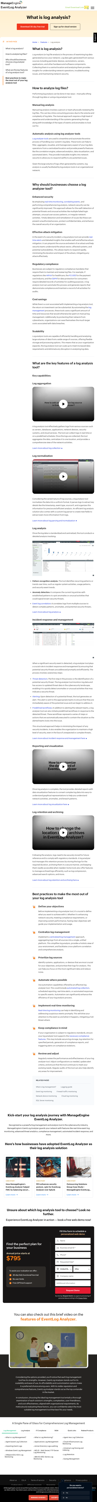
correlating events (72, 202)
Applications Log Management (46, 1442)
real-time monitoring (54, 202)
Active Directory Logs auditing (46, 1446)
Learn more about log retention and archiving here (54, 880)
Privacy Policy (82, 1298)
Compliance (66, 1480)
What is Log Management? (16, 1437)
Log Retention (69, 1454)
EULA (24, 1480)
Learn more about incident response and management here (59, 738)
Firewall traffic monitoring (67, 1091)
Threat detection (39, 679)
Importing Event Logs (14, 1446)
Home (34, 42)
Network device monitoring (46, 1096)
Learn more (10, 1195)
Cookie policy (17, 1485)
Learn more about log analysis (45, 612)
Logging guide (66, 1087)
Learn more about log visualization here (50, 804)
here (93, 1490)
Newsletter (50, 1485)
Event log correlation (41, 603)
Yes (67, 1493)
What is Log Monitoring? (44, 1437)
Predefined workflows (42, 708)
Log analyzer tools (40, 139)
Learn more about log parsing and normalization (53, 521)
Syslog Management (71, 1459)
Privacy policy (81, 1480)
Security (52, 1480)
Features (43, 42)
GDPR (54, 279)
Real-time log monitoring (49, 1010)
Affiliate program (34, 1485)
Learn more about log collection (46, 448)
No (67, 1497)
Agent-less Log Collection (73, 1437)
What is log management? (46, 1087)
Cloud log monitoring (70, 1096)
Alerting (36, 696)
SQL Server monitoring (44, 1100)
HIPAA (49, 275)
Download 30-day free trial (32, 27)
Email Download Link (74, 7)
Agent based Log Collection (16, 1442)
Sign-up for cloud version (65, 27)
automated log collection (78, 988)
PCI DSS (72, 275)
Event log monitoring (44, 1091)
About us (13, 1480)
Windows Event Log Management (18, 1450)
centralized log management (62, 937)
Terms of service (37, 1480)
